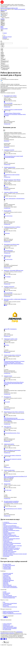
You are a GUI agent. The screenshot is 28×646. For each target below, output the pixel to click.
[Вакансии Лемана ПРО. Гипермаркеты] (15, 317)
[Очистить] (2, 46)
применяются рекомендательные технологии (11, 632)
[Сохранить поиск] (2, 50)
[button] (2, 26)
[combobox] (7, 43)
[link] (3, 23)
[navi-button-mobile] (2, 30)
